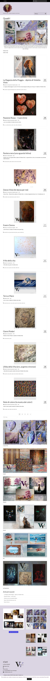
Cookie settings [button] (22, 678)
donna (8, 232)
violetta (20, 161)
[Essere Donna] (25, 211)
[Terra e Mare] (25, 282)
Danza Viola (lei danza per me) (10, 600)
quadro (22, 89)
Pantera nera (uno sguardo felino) (10, 598)
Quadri (16, 120)
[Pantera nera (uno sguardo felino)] (25, 139)
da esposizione (12, 120)
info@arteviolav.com (8, 672)
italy (14, 232)
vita (25, 89)
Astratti (9, 120)
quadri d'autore (18, 89)
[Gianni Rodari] (25, 317)
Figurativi (13, 192)
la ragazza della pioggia (10, 89)
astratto (6, 409)
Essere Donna (6, 602)
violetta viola (22, 232)
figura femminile (11, 232)
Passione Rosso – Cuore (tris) (10, 596)
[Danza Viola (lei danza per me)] (25, 176)
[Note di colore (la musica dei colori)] (25, 388)
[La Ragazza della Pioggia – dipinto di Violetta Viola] (25, 66)
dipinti (6, 89)
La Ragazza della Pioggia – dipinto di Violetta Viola (13, 594)
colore (8, 409)
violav (24, 89)
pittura (15, 89)
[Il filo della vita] (25, 247)
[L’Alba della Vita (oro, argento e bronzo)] (25, 353)
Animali (9, 155)
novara (8, 267)
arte (4, 89)
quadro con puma (14, 161)
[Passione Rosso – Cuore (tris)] (25, 104)
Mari (8, 298)
